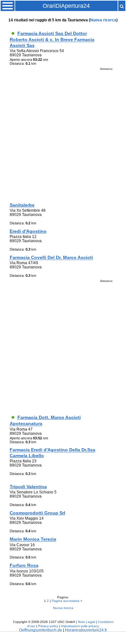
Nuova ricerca (103, 20)
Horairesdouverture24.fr (86, 630)
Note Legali (86, 622)
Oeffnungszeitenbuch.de (40, 630)
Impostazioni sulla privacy (80, 626)
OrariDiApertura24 (66, 6)
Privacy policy (48, 626)
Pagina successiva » (67, 601)
